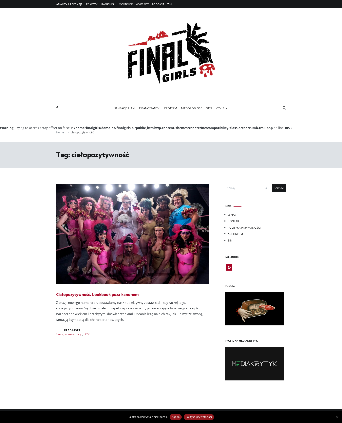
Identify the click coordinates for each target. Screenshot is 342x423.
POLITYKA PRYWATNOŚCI (244, 227)
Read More (72, 330)
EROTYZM (170, 108)
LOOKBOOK (125, 4)
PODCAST (158, 4)
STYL (209, 108)
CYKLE (220, 108)
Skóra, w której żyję (68, 334)
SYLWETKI (92, 4)
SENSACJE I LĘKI (124, 108)
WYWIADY (142, 4)
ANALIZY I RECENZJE (69, 4)
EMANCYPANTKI (149, 108)
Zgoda (176, 416)
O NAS (232, 215)
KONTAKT (234, 221)
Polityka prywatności (199, 416)
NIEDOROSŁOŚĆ (191, 108)
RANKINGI (108, 4)
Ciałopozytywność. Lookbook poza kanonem (97, 294)
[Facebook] (229, 267)
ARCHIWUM (235, 234)
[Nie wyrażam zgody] (337, 417)
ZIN (169, 4)
